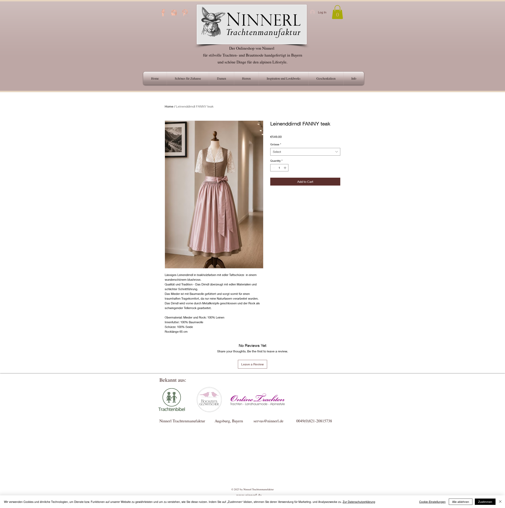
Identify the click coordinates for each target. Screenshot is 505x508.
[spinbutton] (279, 167)
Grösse (275, 144)
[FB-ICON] (163, 13)
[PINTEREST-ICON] (185, 13)
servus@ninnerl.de (268, 420)
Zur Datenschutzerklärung (359, 502)
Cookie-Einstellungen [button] (432, 502)
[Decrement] (273, 167)
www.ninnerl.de (249, 495)
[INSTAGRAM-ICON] (174, 13)
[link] (337, 12)
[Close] (500, 502)
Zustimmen (485, 502)
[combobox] (305, 152)
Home (169, 106)
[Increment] (285, 167)
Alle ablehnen (460, 502)
